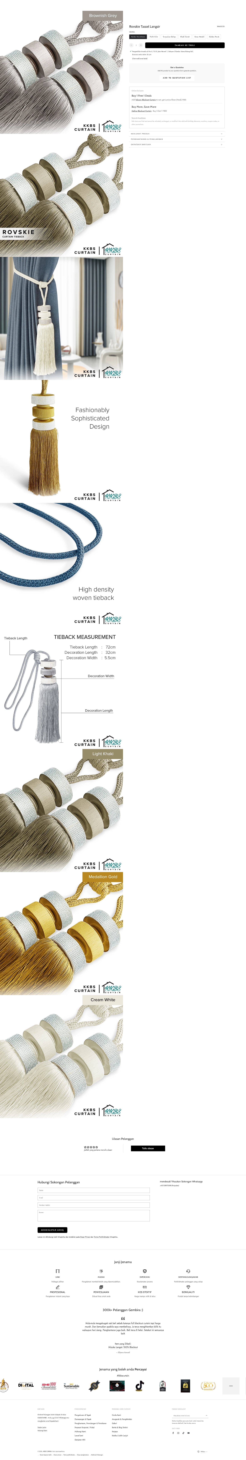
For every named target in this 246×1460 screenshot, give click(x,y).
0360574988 (42, 1418)
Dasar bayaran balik (45, 1455)
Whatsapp (62, 1418)
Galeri (114, 1423)
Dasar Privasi (85, 1237)
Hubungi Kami (42, 1430)
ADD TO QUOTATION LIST (177, 78)
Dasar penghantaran (83, 1455)
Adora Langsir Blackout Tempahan (123, 1347)
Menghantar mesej (52, 1230)
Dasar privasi (57, 1455)
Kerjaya (115, 1431)
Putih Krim (154, 37)
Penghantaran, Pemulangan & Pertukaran (90, 1423)
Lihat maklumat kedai (140, 58)
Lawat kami (79, 1435)
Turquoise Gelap (169, 37)
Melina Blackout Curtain (141, 111)
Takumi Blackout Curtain (146, 99)
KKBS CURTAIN (47, 1451)
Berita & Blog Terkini (120, 1427)
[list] (123, 1283)
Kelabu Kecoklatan (138, 37)
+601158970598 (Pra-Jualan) (169, 1185)
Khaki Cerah (185, 37)
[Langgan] (207, 1415)
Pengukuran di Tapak (83, 1415)
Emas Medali (199, 37)
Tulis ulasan (148, 1148)
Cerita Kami (116, 1415)
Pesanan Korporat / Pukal (84, 1427)
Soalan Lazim (42, 1427)
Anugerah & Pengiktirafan (122, 1419)
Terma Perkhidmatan (101, 1237)
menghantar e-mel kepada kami (48, 1421)
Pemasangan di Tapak (83, 1419)
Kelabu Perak (214, 37)
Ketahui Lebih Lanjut (120, 1435)
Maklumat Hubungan (97, 1455)
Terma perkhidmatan (69, 1455)
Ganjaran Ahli (80, 1439)
